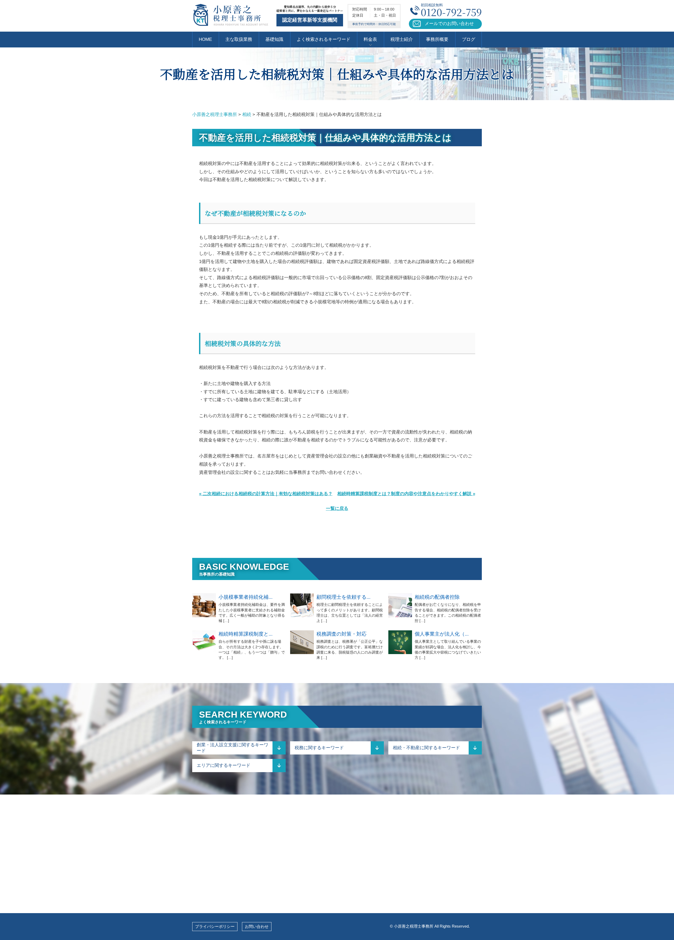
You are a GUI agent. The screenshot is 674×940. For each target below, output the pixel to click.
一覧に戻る (337, 508)
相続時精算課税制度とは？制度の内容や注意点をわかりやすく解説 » (406, 493)
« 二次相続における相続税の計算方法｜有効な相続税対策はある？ (266, 493)
